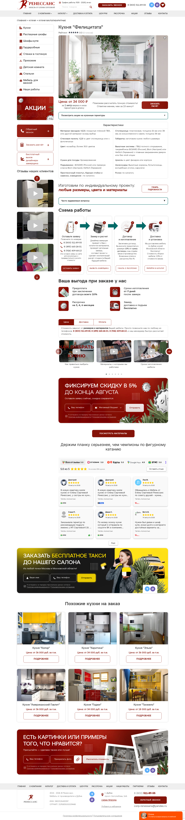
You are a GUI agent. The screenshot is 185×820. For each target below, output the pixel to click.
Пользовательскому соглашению (104, 417)
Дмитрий (109, 480)
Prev (37, 178)
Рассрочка (119, 13)
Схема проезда (109, 800)
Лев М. (145, 480)
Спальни (28, 73)
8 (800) (144, 793)
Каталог (62, 13)
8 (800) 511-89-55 (137, 5)
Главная (27, 13)
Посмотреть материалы (113, 433)
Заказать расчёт (155, 105)
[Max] (157, 5)
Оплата (102, 322)
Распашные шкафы (34, 34)
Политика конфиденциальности (77, 816)
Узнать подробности (155, 188)
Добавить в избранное (111, 807)
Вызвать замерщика (99, 268)
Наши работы (31, 89)
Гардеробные (31, 47)
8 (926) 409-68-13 (136, 8)
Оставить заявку (71, 268)
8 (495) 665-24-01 (136, 2)
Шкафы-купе (31, 41)
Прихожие (29, 60)
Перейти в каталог (155, 268)
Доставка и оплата (82, 13)
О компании (44, 13)
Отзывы (148, 13)
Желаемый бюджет (109, 408)
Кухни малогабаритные (52, 21)
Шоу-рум (103, 13)
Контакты (163, 13)
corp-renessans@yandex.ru (150, 806)
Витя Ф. (146, 512)
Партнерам (138, 786)
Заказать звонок (112, 5)
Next (37, 277)
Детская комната (33, 67)
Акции (134, 13)
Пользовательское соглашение (107, 816)
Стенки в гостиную (35, 54)
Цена (66, 322)
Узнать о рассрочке (127, 268)
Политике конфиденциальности (79, 417)
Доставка (83, 322)
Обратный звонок (150, 800)
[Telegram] (151, 5)
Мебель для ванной (30, 81)
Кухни (32, 21)
